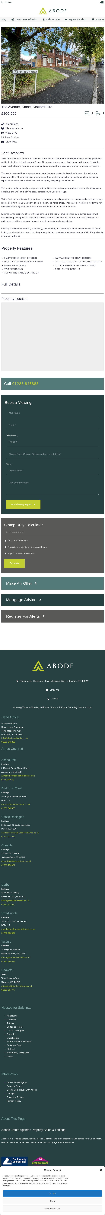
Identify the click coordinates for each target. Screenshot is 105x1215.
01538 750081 (8, 865)
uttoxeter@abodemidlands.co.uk (16, 986)
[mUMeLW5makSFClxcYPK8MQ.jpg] (52, 65)
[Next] (99, 65)
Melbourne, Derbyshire (18, 1052)
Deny (52, 1201)
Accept (52, 1193)
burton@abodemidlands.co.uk (15, 804)
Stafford (11, 1049)
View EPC (11, 132)
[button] (101, 1170)
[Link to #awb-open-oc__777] (102, 3)
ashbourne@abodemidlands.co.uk (18, 776)
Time (9, 464)
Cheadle (6, 845)
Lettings (11, 1093)
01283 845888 (25, 384)
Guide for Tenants (15, 1097)
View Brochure (14, 128)
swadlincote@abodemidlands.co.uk (18, 929)
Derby (5, 884)
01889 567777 (8, 990)
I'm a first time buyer (17, 540)
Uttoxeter (7, 970)
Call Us (8, 2)
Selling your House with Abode (22, 1090)
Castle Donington (12, 817)
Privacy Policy (14, 1101)
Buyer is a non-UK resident (20, 553)
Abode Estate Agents (17, 1082)
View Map (11, 141)
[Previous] (6, 65)
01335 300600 (7, 780)
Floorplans (12, 124)
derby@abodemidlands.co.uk (15, 901)
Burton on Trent (11, 788)
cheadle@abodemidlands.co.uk (16, 861)
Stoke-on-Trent (14, 1045)
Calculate (14, 563)
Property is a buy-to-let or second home (27, 547)
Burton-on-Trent (14, 1027)
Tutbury (6, 941)
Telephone (12, 435)
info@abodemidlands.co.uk (14, 738)
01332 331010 (8, 837)
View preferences (52, 1208)
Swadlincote (9, 913)
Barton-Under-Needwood (19, 1041)
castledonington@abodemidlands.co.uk (20, 833)
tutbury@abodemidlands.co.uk (15, 957)
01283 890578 (8, 961)
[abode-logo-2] (53, 8)
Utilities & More (10, 137)
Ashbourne (8, 760)
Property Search (15, 1086)
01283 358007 (8, 933)
